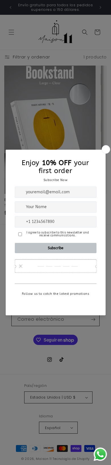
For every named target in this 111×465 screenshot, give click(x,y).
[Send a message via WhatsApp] (100, 454)
